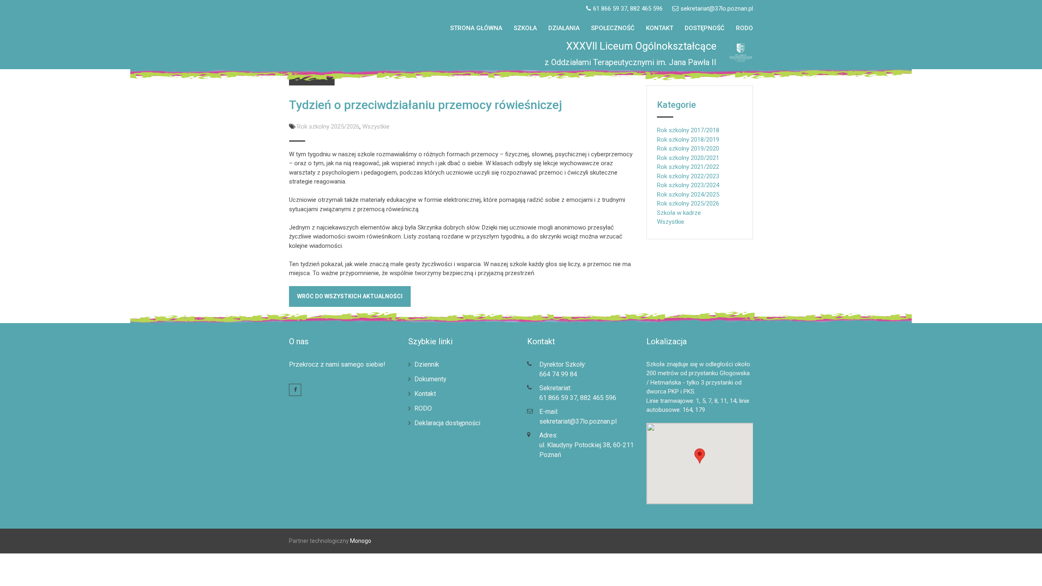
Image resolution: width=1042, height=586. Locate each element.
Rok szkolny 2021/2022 (688, 167)
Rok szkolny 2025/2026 (328, 126)
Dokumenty (430, 379)
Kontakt (659, 28)
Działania (564, 28)
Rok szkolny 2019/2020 (688, 148)
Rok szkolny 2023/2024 (688, 185)
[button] (1024, 11)
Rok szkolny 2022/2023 (688, 176)
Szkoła (525, 28)
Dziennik (426, 364)
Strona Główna (476, 28)
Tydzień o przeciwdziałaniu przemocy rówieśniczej (425, 105)
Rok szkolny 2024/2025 (688, 194)
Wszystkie (376, 126)
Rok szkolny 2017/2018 (688, 130)
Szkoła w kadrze (679, 212)
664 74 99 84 (558, 374)
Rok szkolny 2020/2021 (688, 158)
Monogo (360, 541)
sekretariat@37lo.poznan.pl (578, 421)
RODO (744, 28)
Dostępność (705, 28)
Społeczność (613, 28)
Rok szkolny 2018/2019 (688, 139)
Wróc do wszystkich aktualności (350, 296)
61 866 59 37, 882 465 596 (577, 398)
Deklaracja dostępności (447, 423)
